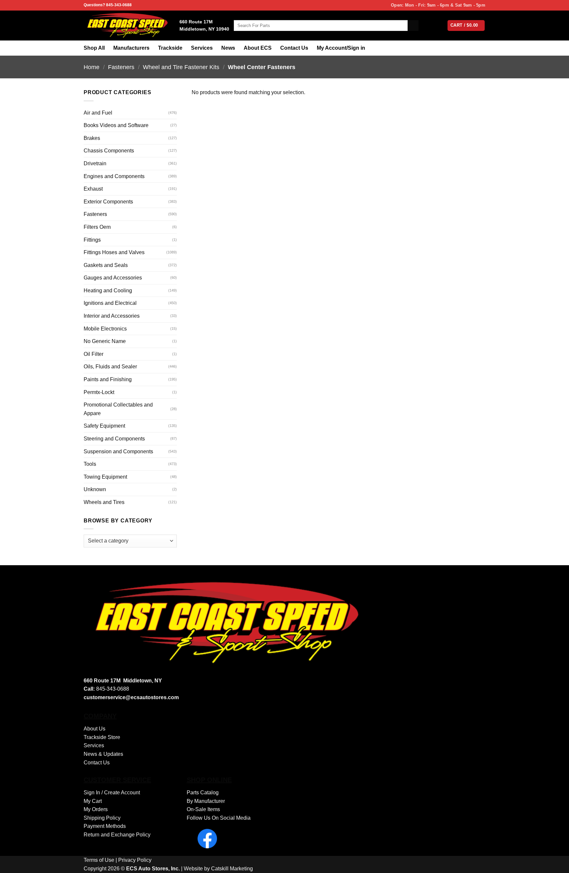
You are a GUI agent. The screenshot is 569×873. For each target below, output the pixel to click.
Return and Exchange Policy (117, 834)
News (228, 48)
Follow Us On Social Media (219, 818)
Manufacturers (131, 48)
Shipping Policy (102, 818)
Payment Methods (105, 826)
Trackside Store (102, 737)
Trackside (170, 48)
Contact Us (294, 48)
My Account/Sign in (341, 48)
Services (202, 48)
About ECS (258, 48)
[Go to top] (555, 864)
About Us (94, 728)
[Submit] (413, 25)
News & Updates (103, 754)
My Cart (93, 801)
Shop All (94, 48)
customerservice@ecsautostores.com (131, 697)
